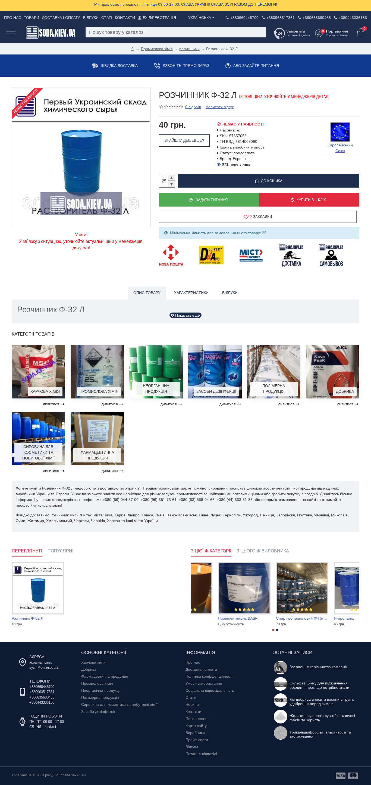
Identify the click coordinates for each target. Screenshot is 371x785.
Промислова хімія (157, 49)
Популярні (60, 551)
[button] (273, 630)
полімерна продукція (273, 389)
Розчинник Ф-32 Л (27, 618)
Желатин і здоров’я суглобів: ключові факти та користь (322, 718)
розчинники (189, 49)
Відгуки (230, 293)
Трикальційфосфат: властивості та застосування (320, 734)
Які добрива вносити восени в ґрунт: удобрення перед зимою (322, 701)
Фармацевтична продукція (97, 455)
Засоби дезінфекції (216, 391)
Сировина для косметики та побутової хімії (38, 452)
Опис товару (147, 293)
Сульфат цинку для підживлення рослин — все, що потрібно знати (319, 685)
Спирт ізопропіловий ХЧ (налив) (333, 618)
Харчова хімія (45, 391)
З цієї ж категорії (211, 551)
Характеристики (191, 293)
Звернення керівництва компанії (318, 667)
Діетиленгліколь (205, 618)
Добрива (345, 391)
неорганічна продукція (156, 389)
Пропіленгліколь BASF (268, 618)
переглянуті (27, 551)
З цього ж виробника (263, 551)
